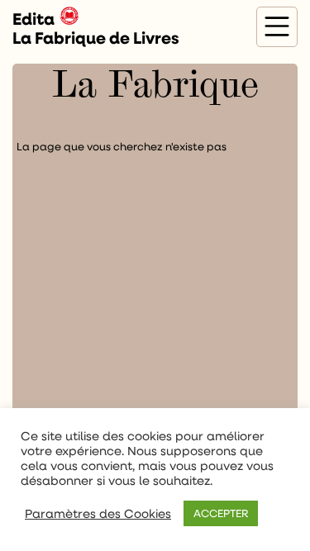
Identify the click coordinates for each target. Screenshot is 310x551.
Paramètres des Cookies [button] (98, 513)
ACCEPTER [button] (220, 513)
